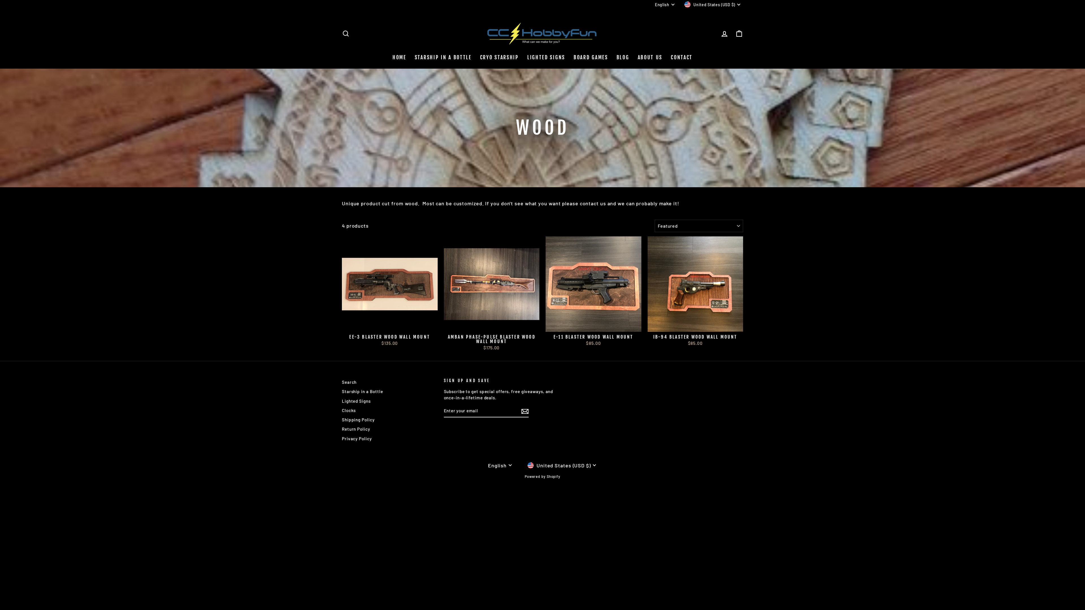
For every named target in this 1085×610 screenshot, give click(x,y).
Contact (682, 57)
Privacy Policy (357, 438)
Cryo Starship (499, 57)
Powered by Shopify (542, 476)
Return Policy (356, 429)
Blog (623, 57)
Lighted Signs (546, 57)
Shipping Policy (358, 419)
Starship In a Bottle (443, 57)
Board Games (591, 57)
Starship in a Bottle (362, 391)
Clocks (349, 410)
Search (349, 382)
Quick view (390, 325)
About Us (650, 57)
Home (399, 57)
